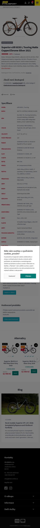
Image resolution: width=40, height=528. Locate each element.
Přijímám (28, 276)
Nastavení (12, 276)
